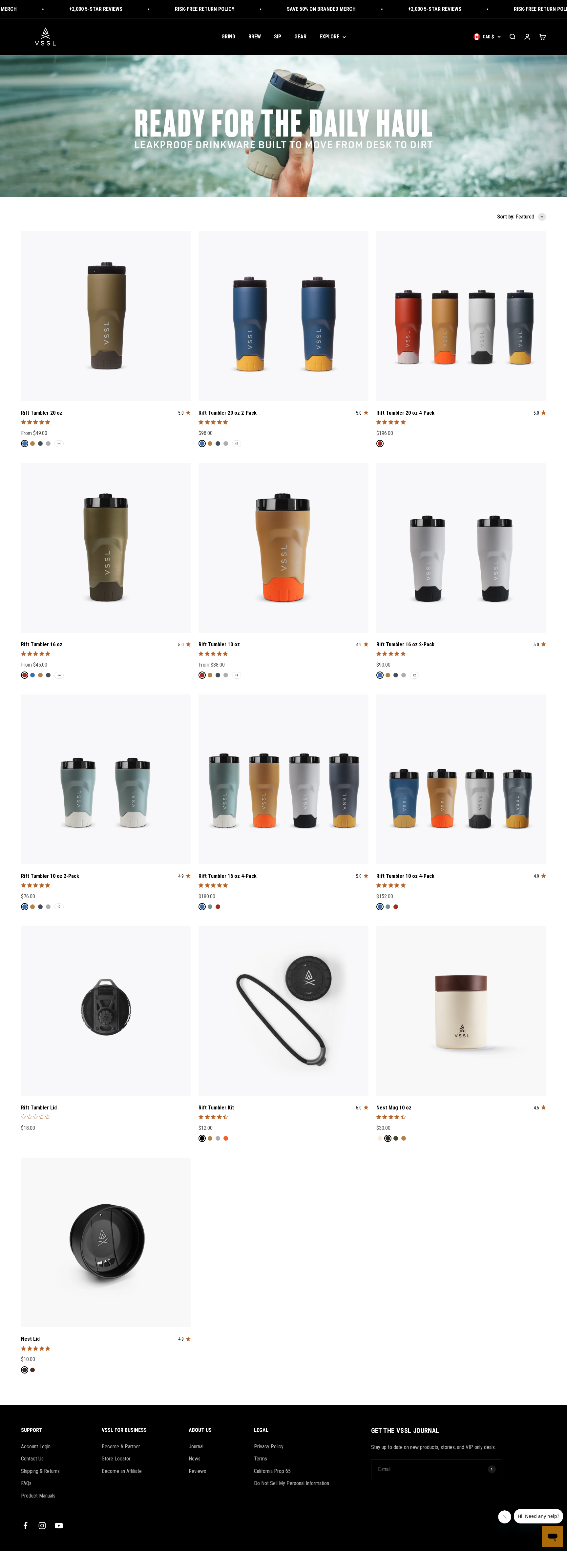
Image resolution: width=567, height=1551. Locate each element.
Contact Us (32, 1459)
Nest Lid (30, 1339)
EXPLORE (329, 36)
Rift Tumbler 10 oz (219, 644)
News (194, 1459)
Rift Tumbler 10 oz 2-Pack (50, 876)
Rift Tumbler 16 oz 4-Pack (228, 876)
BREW (254, 36)
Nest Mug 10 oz (393, 1108)
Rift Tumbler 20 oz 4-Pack (405, 413)
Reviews (197, 1471)
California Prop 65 (272, 1471)
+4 (59, 443)
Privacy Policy (269, 1446)
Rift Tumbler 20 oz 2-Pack (228, 413)
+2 (236, 443)
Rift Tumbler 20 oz (41, 413)
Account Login (36, 1446)
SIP (277, 36)
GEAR (300, 36)
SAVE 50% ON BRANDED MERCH (286, 9)
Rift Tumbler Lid (39, 1108)
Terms (260, 1459)
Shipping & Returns (40, 1471)
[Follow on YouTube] (58, 1525)
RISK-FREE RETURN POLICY (170, 9)
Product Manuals (38, 1496)
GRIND (228, 36)
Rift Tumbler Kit (216, 1108)
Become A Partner (121, 1446)
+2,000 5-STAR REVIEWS (61, 9)
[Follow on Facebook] (25, 1525)
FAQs (26, 1483)
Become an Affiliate (122, 1471)
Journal (196, 1446)
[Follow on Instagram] (42, 1525)
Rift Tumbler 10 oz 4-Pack (405, 876)
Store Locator (116, 1459)
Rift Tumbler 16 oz (41, 644)
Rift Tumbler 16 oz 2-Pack (405, 644)
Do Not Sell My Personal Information (291, 1483)
